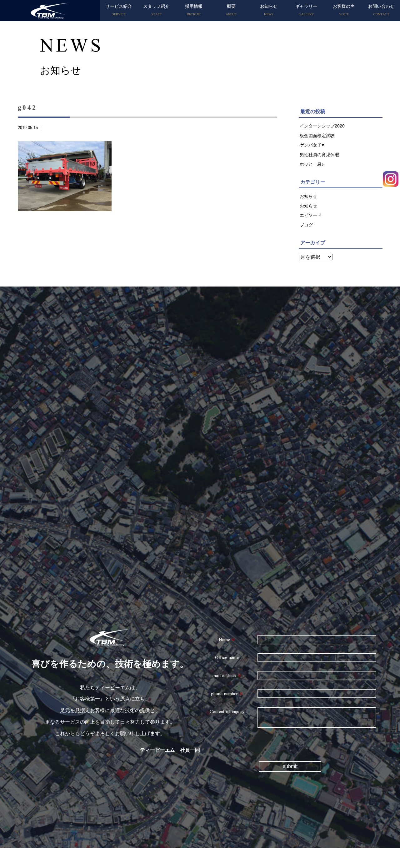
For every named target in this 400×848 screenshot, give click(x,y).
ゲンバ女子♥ (312, 144)
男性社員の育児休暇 (319, 154)
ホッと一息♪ (312, 164)
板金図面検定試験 (317, 135)
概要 (231, 11)
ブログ (306, 224)
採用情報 (193, 11)
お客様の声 (344, 11)
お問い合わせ (381, 11)
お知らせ (269, 11)
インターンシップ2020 (322, 125)
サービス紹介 (119, 11)
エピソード (311, 215)
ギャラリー (306, 11)
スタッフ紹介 (156, 11)
